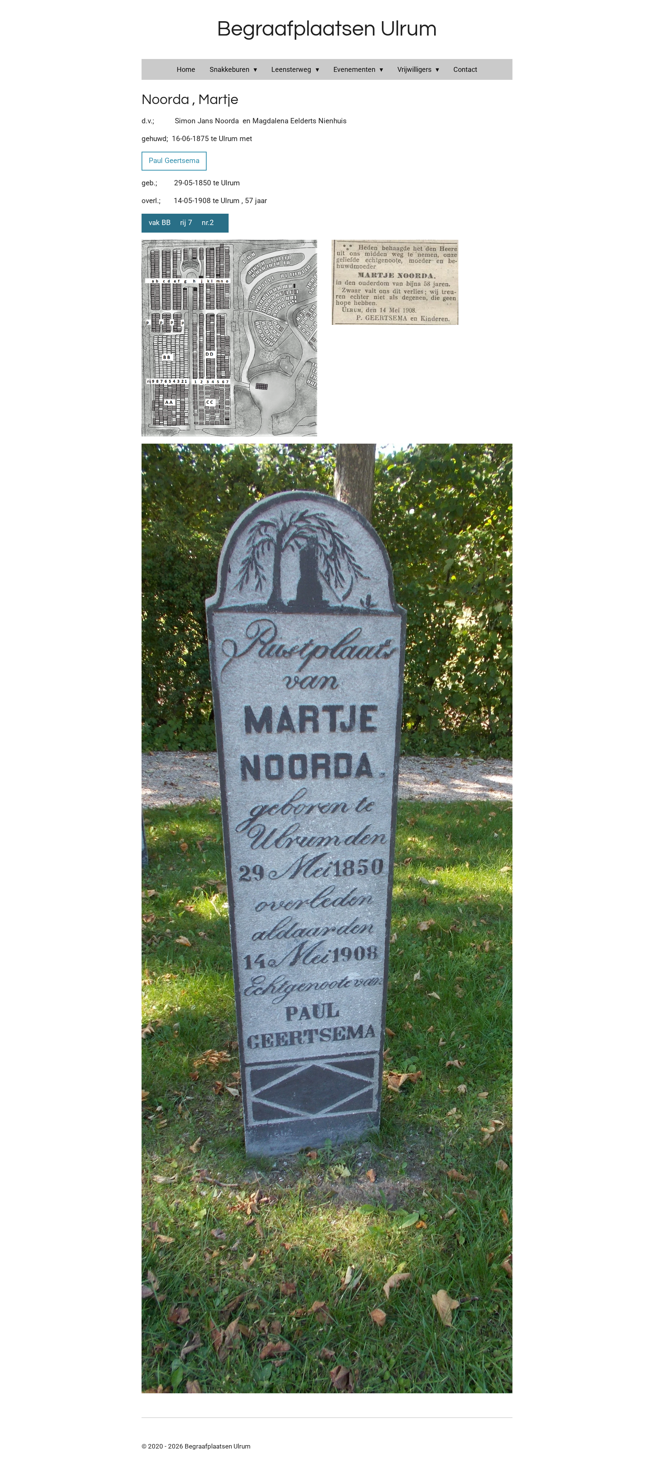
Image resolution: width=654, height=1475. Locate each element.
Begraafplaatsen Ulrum (327, 29)
